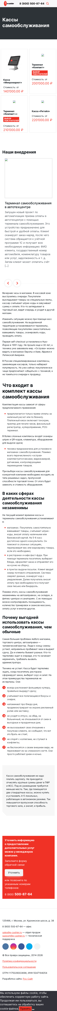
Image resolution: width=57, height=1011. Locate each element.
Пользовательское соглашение (19, 967)
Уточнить (14, 872)
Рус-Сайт (28, 978)
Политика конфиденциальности (19, 961)
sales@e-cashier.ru (12, 932)
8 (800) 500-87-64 (12, 926)
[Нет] (33, 1009)
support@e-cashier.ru (13, 935)
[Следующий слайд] (16, 283)
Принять (25, 1008)
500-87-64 (31, 3)
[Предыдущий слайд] (8, 283)
